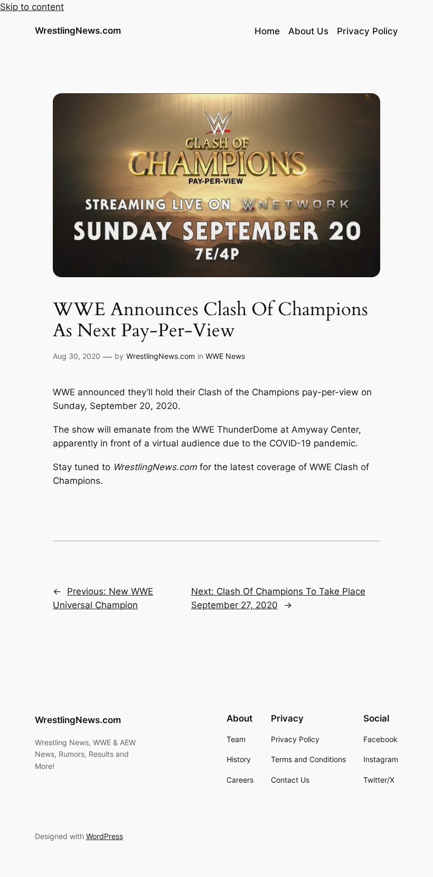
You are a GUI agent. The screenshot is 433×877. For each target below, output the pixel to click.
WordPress (104, 836)
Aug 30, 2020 (76, 356)
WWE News (225, 356)
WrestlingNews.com (78, 30)
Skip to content (32, 7)
